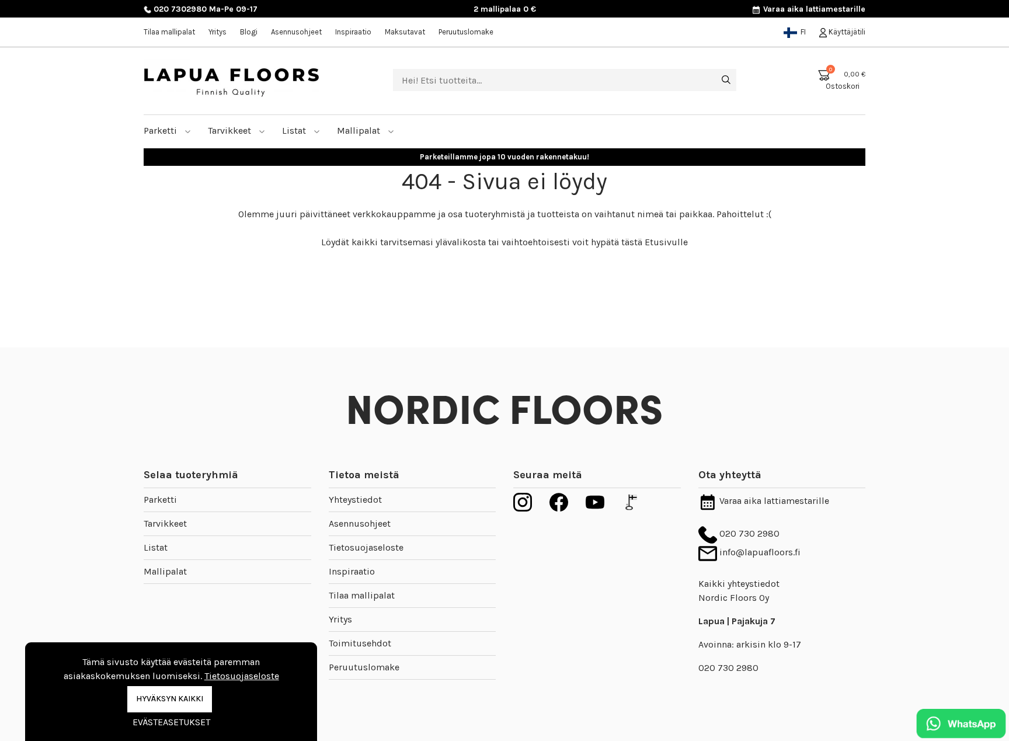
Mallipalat (359, 130)
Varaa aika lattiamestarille (813, 9)
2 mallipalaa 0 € (505, 9)
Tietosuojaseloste (366, 547)
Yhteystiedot (355, 499)
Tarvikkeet (230, 130)
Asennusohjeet (296, 31)
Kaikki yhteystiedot (739, 583)
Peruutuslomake (466, 31)
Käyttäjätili (846, 31)
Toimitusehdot (360, 643)
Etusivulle (666, 242)
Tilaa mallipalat (169, 31)
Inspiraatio (353, 31)
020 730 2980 (748, 533)
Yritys (217, 31)
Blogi (249, 31)
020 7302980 (179, 9)
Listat (295, 130)
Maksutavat (405, 31)
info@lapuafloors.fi (759, 552)
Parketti (161, 130)
